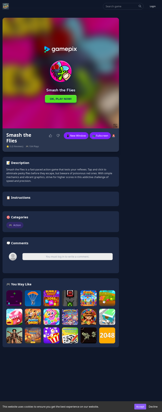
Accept (140, 406)
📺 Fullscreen (100, 135)
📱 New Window (76, 135)
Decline (153, 406)
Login (153, 6)
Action (15, 225)
